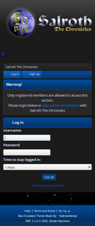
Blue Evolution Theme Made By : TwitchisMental (47, 215)
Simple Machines (59, 220)
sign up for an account (60, 105)
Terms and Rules (44, 211)
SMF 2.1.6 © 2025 (36, 220)
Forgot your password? (48, 185)
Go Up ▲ (64, 211)
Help (28, 211)
